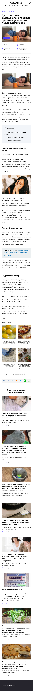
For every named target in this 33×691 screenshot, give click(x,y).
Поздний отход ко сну (15, 138)
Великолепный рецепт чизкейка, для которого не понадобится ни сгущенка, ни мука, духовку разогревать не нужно (15, 665)
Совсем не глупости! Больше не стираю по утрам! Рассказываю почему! (14, 416)
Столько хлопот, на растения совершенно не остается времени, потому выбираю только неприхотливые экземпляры (15, 629)
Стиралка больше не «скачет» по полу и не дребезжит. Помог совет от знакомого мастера (15, 522)
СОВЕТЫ (6, 38)
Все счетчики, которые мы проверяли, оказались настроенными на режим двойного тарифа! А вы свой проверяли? (16, 593)
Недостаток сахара (14, 141)
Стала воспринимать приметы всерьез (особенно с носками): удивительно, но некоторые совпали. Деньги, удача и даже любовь (14, 451)
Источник (5, 318)
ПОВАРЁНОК (16, 3)
